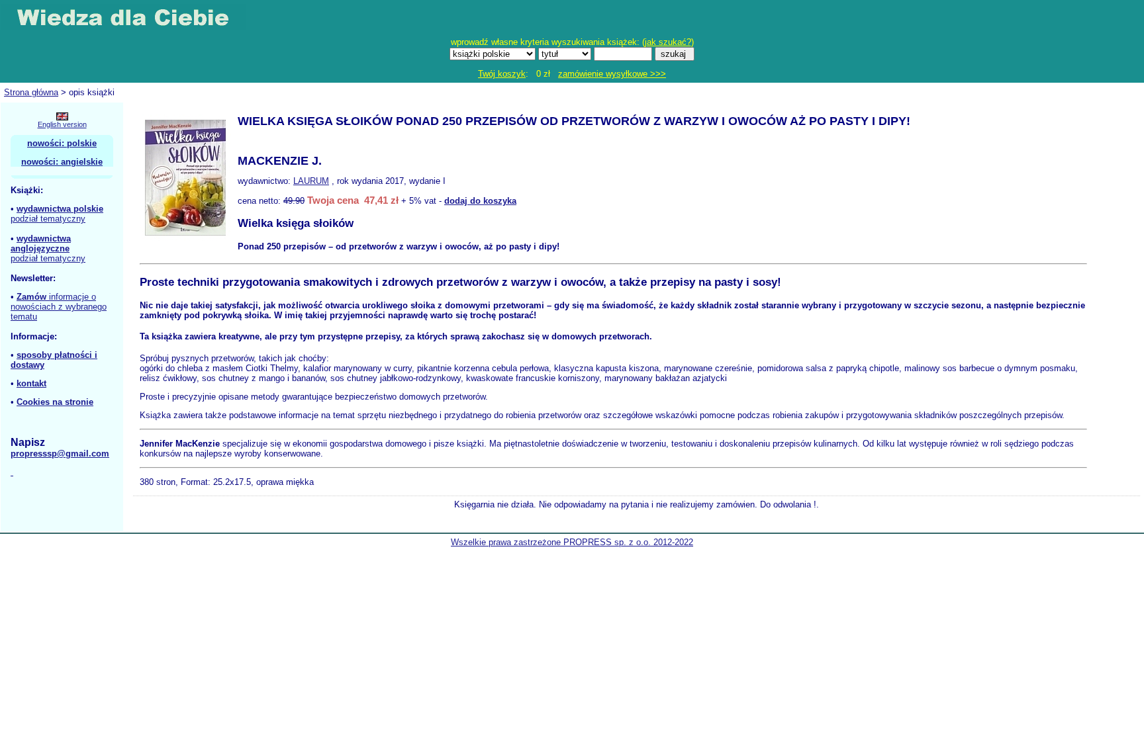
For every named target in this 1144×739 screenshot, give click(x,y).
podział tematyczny (48, 219)
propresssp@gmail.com (60, 453)
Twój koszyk (502, 74)
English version (62, 124)
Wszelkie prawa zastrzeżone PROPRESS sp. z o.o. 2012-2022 (572, 542)
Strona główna (31, 92)
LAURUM (311, 181)
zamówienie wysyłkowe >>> (612, 74)
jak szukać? (668, 42)
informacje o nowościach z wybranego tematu (59, 307)
